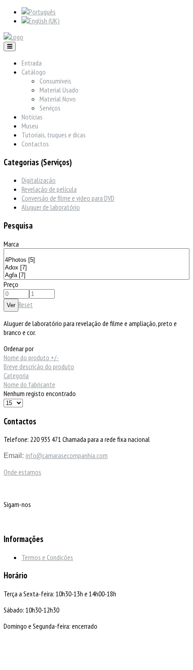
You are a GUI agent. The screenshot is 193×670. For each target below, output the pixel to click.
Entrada (32, 62)
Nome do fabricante (29, 384)
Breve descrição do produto (39, 366)
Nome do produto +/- (31, 357)
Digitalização (39, 180)
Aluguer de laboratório (51, 207)
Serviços (50, 107)
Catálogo (34, 71)
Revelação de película (49, 189)
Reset (25, 304)
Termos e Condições (47, 557)
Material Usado (59, 89)
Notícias (32, 116)
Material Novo (57, 98)
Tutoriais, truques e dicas (54, 134)
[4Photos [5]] (96, 260)
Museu (30, 125)
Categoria (16, 375)
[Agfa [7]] (96, 275)
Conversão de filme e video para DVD (68, 198)
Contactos (35, 143)
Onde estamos (22, 471)
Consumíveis (55, 80)
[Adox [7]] (96, 268)
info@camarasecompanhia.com (67, 455)
